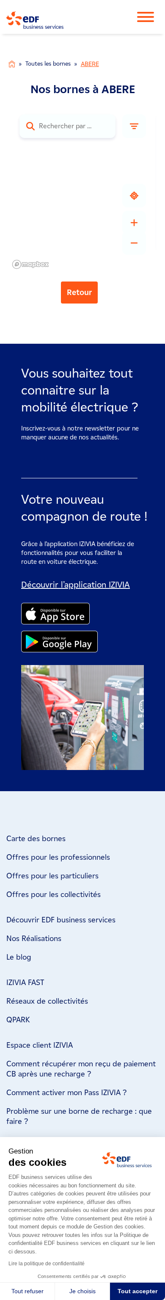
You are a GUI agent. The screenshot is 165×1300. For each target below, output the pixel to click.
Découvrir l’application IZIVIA (75, 585)
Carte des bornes (36, 838)
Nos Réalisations (33, 938)
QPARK (18, 1019)
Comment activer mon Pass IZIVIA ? (66, 1092)
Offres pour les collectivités (53, 894)
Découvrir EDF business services (61, 920)
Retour (79, 292)
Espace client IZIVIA (39, 1045)
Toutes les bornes (48, 63)
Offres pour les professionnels (58, 857)
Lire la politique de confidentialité (46, 1264)
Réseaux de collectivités (47, 1001)
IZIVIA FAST (25, 982)
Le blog (18, 957)
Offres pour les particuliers (52, 875)
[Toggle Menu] (149, 17)
